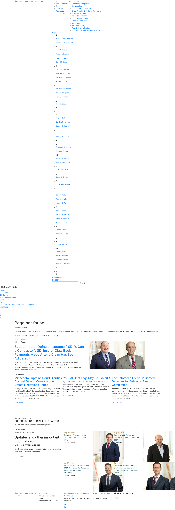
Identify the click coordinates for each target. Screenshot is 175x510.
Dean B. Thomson (62, 230)
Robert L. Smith (62, 222)
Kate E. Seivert (61, 210)
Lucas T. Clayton (62, 69)
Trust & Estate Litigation (81, 28)
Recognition (60, 11)
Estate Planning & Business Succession (86, 11)
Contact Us (60, 13)
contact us (37, 335)
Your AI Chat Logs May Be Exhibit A (87, 378)
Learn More (19, 402)
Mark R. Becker (61, 50)
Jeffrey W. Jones (62, 137)
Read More (20, 374)
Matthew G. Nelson (63, 170)
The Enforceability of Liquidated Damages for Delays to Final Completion (133, 381)
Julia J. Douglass (62, 93)
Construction (77, 6)
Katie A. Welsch (62, 256)
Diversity (59, 8)
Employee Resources (8, 297)
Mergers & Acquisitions (80, 21)
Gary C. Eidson (61, 104)
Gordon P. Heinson (63, 122)
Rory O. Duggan (62, 97)
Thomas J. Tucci (62, 234)
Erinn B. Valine (61, 244)
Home (2, 290)
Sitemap (72, 493)
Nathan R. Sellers (62, 214)
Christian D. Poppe (63, 184)
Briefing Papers (57, 278)
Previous (13, 397)
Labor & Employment (80, 18)
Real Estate (76, 23)
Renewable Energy (79, 26)
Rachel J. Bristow (62, 54)
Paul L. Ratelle (61, 199)
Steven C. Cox (61, 81)
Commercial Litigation (80, 4)
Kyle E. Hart (60, 118)
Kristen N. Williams (63, 264)
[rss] (0, 318)
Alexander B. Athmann (64, 43)
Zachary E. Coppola (63, 77)
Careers (59, 6)
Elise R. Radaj (61, 195)
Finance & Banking (79, 13)
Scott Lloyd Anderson (64, 38)
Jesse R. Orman (62, 177)
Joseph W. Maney (62, 158)
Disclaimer (4, 295)
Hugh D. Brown (61, 58)
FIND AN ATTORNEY (9, 287)
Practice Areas (73, 1)
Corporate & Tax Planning (81, 8)
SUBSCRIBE (20, 429)
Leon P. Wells (61, 252)
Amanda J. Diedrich (63, 89)
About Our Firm (62, 4)
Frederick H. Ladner (63, 147)
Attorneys (55, 33)
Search (117, 498)
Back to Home (20, 340)
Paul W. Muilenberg (63, 162)
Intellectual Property (79, 16)
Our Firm (55, 1)
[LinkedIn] (0, 315)
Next (162, 397)
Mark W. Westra (62, 260)
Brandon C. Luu (62, 151)
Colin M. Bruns (61, 62)
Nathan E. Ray (61, 203)
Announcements (6, 293)
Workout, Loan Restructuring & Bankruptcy (88, 30)
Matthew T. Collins (63, 73)
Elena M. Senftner (62, 218)
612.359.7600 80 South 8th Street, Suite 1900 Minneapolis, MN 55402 (17, 304)
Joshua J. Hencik (62, 126)
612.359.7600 (57, 280)
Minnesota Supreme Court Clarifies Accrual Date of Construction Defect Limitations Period (38, 381)
